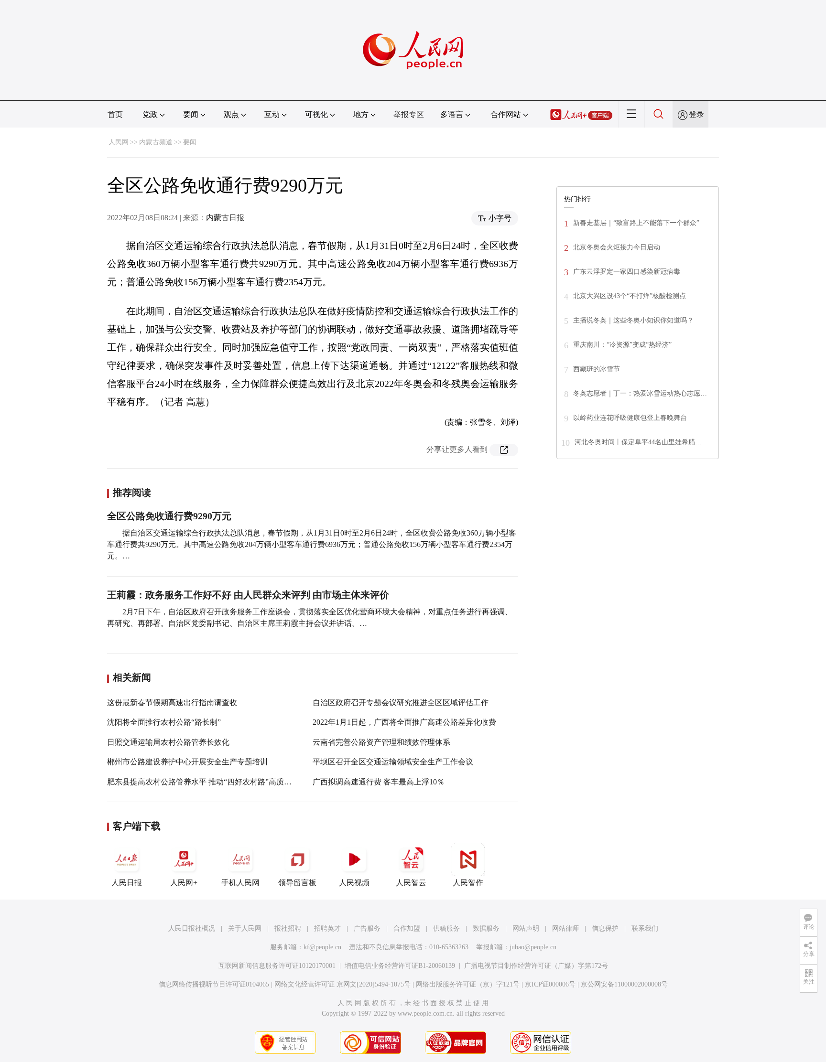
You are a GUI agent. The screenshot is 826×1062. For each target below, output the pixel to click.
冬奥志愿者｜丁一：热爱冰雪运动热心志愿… (640, 393)
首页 (115, 114)
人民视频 (354, 883)
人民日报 (126, 883)
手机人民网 (240, 883)
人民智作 (468, 883)
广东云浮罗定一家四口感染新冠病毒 (626, 271)
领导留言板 (297, 883)
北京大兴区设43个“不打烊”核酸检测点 (629, 296)
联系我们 (644, 928)
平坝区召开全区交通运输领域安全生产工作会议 (393, 762)
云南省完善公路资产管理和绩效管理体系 (381, 742)
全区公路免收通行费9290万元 (169, 516)
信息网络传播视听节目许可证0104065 (214, 984)
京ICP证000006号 (550, 984)
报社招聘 (287, 928)
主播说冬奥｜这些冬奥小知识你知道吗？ (633, 320)
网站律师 (565, 928)
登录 (696, 114)
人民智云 (411, 883)
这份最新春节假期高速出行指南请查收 (172, 702)
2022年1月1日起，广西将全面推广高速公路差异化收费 (404, 722)
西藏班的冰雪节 (596, 369)
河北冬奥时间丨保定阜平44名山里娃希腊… (638, 442)
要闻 (189, 142)
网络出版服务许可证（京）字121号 (468, 984)
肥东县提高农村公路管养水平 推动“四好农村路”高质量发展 (207, 782)
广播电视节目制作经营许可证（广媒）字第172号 (536, 965)
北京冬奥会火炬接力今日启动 (616, 247)
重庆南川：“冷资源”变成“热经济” (622, 344)
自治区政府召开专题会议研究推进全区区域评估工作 (401, 702)
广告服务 (367, 928)
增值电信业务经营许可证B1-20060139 (400, 965)
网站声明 (525, 928)
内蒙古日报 (225, 218)
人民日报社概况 (191, 928)
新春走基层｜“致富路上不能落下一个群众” (636, 222)
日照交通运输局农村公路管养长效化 (168, 742)
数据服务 (486, 928)
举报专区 (408, 114)
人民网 (119, 142)
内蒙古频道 (156, 142)
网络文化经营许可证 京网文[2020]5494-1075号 (342, 984)
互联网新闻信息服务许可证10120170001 (277, 965)
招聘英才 (327, 928)
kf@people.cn (322, 947)
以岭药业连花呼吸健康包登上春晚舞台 (630, 417)
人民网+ (183, 883)
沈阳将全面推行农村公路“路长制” (164, 722)
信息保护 (605, 928)
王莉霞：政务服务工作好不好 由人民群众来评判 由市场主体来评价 (248, 595)
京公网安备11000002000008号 (624, 984)
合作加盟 (406, 928)
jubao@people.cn (533, 947)
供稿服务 (446, 928)
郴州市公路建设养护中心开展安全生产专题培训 (187, 762)
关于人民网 (244, 928)
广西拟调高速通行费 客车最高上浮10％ (379, 782)
